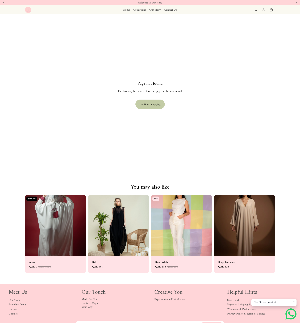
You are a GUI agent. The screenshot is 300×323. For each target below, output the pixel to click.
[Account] (263, 10)
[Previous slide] (30, 226)
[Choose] (206, 251)
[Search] (256, 10)
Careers (13, 309)
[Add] (143, 251)
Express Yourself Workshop (169, 299)
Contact (13, 313)
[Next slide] (81, 226)
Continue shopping (150, 104)
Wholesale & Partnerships (241, 309)
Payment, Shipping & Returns (243, 304)
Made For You (90, 299)
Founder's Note (17, 304)
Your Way (87, 307)
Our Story (14, 300)
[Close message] (294, 301)
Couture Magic (90, 303)
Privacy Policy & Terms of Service (246, 313)
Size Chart (233, 300)
